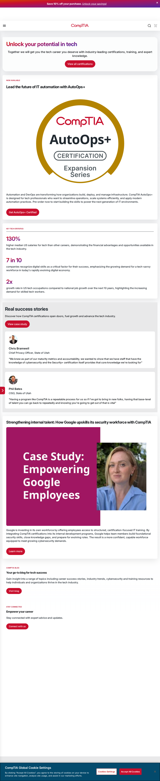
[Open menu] (4, 26)
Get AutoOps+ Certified (23, 212)
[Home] (80, 26)
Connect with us (17, 626)
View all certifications (80, 63)
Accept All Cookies (130, 771)
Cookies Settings (106, 771)
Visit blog (14, 591)
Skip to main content (16, 16)
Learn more (15, 551)
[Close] (155, 771)
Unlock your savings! (94, 3)
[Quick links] (2, 390)
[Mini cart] (156, 26)
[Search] (149, 26)
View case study (17, 324)
